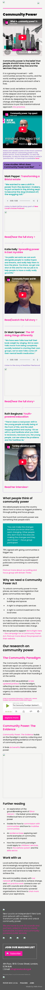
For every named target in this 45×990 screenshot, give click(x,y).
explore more (11, 717)
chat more (34, 891)
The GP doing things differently (19, 334)
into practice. (19, 107)
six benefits (15, 747)
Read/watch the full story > (21, 320)
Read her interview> (16, 487)
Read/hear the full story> (20, 401)
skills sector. (12, 850)
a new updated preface (18, 682)
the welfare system (21, 848)
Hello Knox (38, 986)
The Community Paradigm (22, 658)
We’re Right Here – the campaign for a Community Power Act (22, 633)
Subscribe (15, 953)
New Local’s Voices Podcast (21, 207)
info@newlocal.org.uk (20, 969)
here (37, 158)
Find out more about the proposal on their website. (22, 637)
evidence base (16, 833)
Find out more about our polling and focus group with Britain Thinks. (20, 571)
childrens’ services (29, 845)
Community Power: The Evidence (19, 727)
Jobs (32, 983)
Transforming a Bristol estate (22, 178)
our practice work (15, 883)
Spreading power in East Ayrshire (22, 251)
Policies (24, 983)
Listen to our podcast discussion (13, 698)
